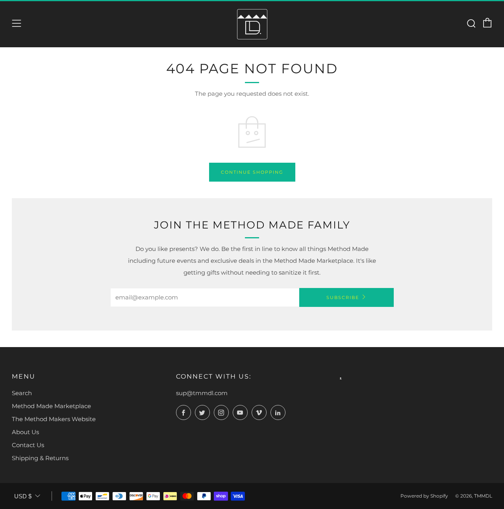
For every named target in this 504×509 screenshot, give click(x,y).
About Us (25, 432)
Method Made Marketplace (51, 406)
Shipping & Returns (40, 458)
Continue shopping (252, 172)
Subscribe (342, 297)
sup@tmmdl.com (202, 393)
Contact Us (28, 445)
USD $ (23, 496)
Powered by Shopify (424, 496)
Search (22, 393)
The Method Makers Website (54, 419)
